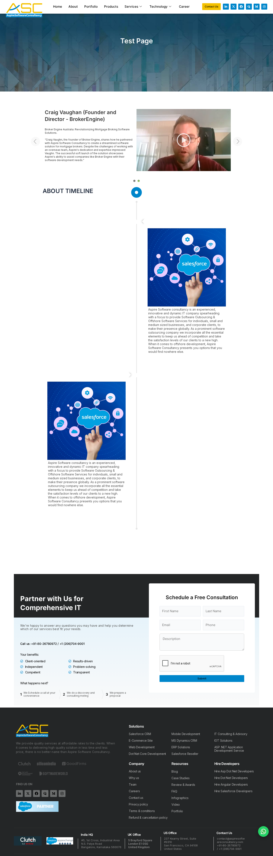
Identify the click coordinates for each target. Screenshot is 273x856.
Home (57, 6)
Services (131, 6)
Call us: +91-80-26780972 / (39, 643)
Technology (159, 6)
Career (184, 6)
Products (111, 6)
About (73, 6)
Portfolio (91, 6)
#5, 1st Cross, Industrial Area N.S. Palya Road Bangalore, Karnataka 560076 (101, 844)
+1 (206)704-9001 (72, 643)
